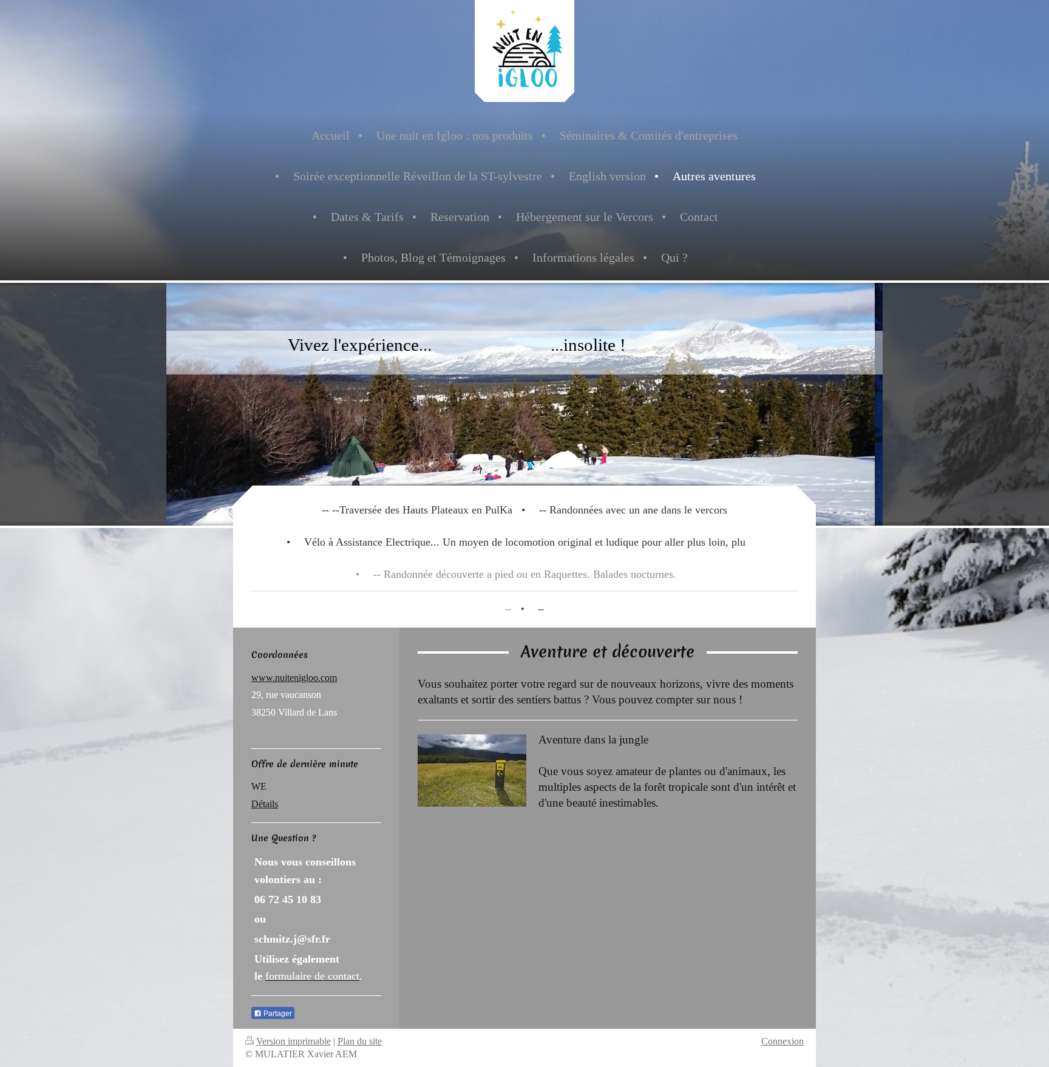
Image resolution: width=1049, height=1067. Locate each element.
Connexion (782, 1041)
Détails (264, 804)
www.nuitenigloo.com (294, 677)
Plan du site (360, 1041)
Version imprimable (293, 1041)
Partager (277, 1013)
